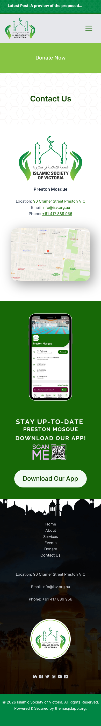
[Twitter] (47, 677)
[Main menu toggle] (89, 28)
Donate (50, 549)
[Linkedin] (66, 677)
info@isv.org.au (56, 207)
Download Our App (50, 478)
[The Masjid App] (35, 677)
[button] (51, 58)
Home (50, 524)
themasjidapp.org (70, 708)
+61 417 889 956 (57, 213)
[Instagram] (54, 677)
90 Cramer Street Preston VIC (59, 201)
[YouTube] (60, 677)
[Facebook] (41, 677)
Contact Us (50, 555)
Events (51, 542)
